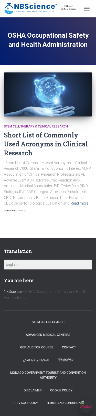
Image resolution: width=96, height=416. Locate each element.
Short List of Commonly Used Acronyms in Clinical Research (46, 144)
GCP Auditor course (37, 347)
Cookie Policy (61, 390)
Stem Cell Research (48, 322)
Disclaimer (33, 390)
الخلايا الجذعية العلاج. (36, 360)
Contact (69, 347)
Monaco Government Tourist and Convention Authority (48, 375)
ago (22, 210)
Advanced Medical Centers (48, 335)
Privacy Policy (26, 403)
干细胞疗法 (65, 360)
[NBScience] (42, 9)
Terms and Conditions (64, 403)
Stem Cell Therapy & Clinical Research (36, 126)
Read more (79, 203)
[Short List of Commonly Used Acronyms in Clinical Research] (48, 94)
